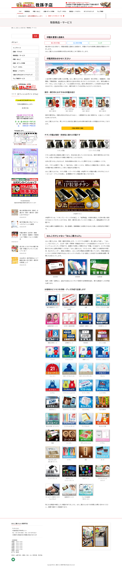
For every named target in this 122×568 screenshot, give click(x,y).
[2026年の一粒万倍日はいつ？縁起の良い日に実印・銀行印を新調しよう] (14, 260)
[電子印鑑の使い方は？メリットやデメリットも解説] (14, 224)
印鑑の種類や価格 (77, 128)
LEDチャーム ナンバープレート (69, 479)
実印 (50, 111)
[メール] (13, 559)
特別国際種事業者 (25, 200)
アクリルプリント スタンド (102, 479)
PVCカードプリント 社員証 (69, 308)
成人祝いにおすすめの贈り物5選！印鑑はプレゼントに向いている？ (29, 249)
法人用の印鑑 (77, 43)
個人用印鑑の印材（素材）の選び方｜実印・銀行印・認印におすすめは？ (29, 213)
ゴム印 (100, 43)
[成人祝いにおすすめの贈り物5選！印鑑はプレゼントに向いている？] (14, 248)
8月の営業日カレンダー (35, 16)
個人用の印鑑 (55, 43)
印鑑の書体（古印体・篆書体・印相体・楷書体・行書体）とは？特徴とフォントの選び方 (29, 236)
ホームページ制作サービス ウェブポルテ (53, 498)
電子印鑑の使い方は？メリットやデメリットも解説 (29, 223)
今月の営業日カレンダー (25, 104)
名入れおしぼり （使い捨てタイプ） (52, 460)
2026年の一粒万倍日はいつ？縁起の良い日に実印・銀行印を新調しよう (29, 260)
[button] (54, 16)
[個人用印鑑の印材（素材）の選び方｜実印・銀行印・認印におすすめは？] (14, 212)
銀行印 (54, 111)
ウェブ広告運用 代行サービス (86, 498)
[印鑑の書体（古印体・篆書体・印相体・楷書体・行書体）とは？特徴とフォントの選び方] (14, 235)
